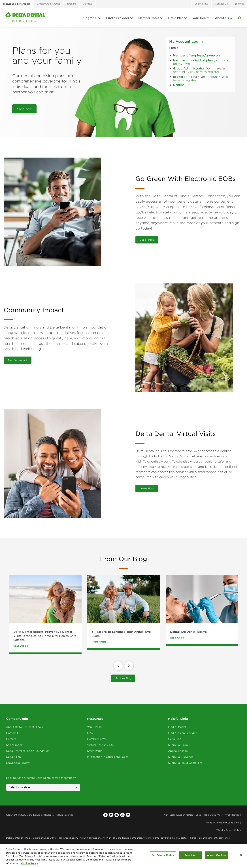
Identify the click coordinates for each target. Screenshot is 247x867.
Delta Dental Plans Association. (60, 837)
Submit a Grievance (180, 756)
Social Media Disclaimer (208, 814)
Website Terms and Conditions (222, 822)
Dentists (87, 3)
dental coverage (162, 837)
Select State (201, 3)
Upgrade (90, 18)
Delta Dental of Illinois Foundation (28, 750)
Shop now (24, 109)
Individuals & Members (16, 3)
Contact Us (13, 733)
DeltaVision (13, 756)
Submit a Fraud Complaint (185, 762)
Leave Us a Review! (18, 762)
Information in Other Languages (107, 756)
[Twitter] (111, 815)
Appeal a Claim (178, 750)
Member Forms (97, 739)
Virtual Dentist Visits (100, 745)
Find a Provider (117, 18)
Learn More (147, 488)
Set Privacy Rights (163, 855)
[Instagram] (128, 815)
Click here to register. (204, 72)
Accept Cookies (216, 855)
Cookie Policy (29, 863)
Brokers (71, 3)
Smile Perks (94, 750)
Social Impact (15, 745)
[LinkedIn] (116, 815)
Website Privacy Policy (228, 830)
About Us (222, 18)
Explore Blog (123, 678)
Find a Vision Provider (182, 733)
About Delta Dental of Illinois (24, 727)
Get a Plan (175, 18)
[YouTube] (122, 815)
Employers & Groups (48, 3)
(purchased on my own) (202, 62)
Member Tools (148, 18)
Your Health (201, 18)
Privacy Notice (231, 814)
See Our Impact (17, 360)
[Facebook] (105, 815)
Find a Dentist (177, 727)
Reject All (190, 855)
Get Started (147, 239)
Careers (11, 739)
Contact (221, 3)
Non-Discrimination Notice (178, 814)
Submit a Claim (178, 745)
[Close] (241, 855)
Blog (90, 733)
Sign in (240, 3)
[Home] (25, 17)
